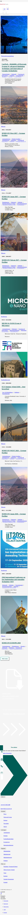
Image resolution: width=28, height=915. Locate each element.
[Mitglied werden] (2, 751)
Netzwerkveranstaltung (7, 56)
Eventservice (7, 842)
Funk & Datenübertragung (16, 649)
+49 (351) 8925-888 (5, 804)
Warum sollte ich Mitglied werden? (10, 696)
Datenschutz (6, 906)
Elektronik (13, 74)
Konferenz (4, 316)
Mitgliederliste (7, 851)
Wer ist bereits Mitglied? (8, 698)
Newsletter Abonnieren (6, 753)
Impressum (6, 903)
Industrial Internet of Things (8, 203)
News (5, 814)
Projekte (5, 835)
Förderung (11, 647)
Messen (3, 126)
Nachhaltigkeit (20, 205)
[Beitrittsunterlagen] (14, 680)
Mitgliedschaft (7, 854)
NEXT (5, 826)
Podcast (5, 820)
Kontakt (5, 882)
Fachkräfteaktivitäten (8, 839)
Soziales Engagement (9, 879)
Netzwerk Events (8, 817)
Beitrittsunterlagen (6, 693)
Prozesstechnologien (7, 586)
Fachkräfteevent (5, 380)
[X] (1, 893)
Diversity (23, 646)
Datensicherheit (6, 74)
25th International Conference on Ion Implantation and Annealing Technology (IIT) (13, 579)
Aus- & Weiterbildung (7, 392)
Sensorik (10, 77)
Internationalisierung (22, 203)
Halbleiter (12, 75)
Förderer (6, 860)
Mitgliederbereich (8, 857)
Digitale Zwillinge (16, 139)
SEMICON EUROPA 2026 (11, 643)
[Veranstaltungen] (2, 759)
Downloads (6, 900)
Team (5, 873)
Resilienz (4, 77)
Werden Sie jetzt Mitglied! (14, 713)
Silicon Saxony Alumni (9, 869)
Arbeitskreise (7, 832)
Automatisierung (6, 139)
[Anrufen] (2, 766)
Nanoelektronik (19, 75)
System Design (17, 77)
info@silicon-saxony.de (6, 808)
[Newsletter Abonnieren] (14, 775)
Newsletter (6, 823)
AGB (5, 909)
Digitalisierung (5, 140)
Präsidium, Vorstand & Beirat (10, 866)
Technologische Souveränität (9, 587)
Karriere (5, 876)
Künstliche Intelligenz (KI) (9, 205)
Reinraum (16, 586)
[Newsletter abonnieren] (2, 773)
